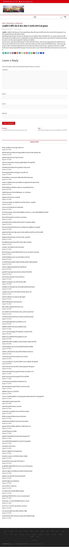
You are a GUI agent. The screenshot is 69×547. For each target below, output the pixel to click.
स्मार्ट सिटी (47, 534)
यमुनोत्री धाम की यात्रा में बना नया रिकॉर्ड (11, 197)
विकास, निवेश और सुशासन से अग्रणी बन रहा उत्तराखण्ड (14, 217)
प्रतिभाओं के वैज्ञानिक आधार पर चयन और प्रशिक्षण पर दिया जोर (16, 257)
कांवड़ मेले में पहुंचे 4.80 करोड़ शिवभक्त (10, 481)
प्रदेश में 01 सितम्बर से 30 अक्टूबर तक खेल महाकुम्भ (13, 297)
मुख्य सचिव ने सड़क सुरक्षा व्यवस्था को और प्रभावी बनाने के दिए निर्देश (17, 272)
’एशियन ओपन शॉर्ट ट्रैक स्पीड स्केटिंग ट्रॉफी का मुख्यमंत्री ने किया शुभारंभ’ (18, 366)
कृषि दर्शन (42, 531)
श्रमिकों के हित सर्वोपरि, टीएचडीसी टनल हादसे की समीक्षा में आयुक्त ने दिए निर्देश (19, 341)
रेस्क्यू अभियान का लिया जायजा (8, 446)
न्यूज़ (16, 534)
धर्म (6, 534)
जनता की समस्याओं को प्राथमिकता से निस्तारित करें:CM (14, 381)
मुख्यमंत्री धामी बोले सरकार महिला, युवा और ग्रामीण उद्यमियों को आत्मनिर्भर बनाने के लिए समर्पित (22, 232)
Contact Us (34, 540)
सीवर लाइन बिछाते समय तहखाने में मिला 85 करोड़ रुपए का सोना (16, 386)
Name (4, 94)
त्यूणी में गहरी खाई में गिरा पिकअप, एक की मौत (11, 406)
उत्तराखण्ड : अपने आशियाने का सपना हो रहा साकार (13, 247)
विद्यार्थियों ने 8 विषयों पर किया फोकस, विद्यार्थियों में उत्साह (14, 327)
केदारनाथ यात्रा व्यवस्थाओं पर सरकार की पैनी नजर (13, 277)
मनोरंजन (63, 531)
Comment (5, 69)
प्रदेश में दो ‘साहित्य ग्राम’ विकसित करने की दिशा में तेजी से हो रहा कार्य (17, 471)
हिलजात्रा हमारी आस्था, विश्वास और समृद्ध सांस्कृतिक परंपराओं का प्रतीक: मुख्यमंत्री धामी (21, 152)
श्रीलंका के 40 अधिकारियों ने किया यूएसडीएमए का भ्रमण (14, 336)
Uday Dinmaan (6, 543)
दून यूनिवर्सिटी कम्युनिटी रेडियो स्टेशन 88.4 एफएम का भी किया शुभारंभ (17, 466)
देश (16, 531)
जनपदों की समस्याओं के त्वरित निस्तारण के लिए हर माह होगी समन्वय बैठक (17, 317)
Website (4, 113)
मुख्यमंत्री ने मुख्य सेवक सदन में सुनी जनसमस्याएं (12, 157)
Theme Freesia (19, 543)
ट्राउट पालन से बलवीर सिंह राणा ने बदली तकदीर (12, 207)
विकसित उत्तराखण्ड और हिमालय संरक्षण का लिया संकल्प (14, 416)
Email (4, 104)
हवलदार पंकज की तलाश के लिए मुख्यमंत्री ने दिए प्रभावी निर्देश (15, 376)
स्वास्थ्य (37, 536)
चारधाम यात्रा (22, 534)
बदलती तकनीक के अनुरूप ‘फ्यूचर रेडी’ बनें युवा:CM (13, 461)
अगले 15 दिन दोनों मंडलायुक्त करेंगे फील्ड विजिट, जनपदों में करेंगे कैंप (17, 332)
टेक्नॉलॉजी (31, 536)
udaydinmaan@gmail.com (27, 1)
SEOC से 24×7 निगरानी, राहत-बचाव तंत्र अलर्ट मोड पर (14, 506)
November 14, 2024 (7, 29)
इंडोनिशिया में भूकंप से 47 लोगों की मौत (10, 391)
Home (5, 531)
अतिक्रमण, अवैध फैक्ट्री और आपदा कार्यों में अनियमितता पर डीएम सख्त (17, 351)
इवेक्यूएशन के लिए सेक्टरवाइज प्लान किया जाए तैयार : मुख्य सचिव (16, 237)
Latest (4, 23)
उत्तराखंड (11, 531)
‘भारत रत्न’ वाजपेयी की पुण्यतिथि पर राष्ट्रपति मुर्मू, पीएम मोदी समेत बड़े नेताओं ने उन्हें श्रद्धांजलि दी (23, 396)
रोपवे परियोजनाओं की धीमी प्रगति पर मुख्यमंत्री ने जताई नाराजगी (16, 167)
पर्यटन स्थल (54, 534)
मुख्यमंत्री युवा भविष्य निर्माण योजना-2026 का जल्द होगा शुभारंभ (16, 496)
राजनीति (31, 531)
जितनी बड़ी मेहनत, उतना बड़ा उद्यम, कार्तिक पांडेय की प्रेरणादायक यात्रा (17, 177)
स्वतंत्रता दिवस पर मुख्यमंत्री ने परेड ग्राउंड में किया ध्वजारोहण (15, 411)
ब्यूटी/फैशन (60, 534)
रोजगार (57, 531)
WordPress (25, 543)
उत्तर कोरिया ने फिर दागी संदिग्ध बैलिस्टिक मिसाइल (13, 491)
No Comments (18, 29)
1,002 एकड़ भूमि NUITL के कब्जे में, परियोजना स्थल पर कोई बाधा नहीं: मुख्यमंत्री (20, 361)
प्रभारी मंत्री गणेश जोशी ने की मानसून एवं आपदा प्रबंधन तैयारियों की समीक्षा (18, 516)
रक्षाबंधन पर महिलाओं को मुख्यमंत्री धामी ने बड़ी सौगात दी (14, 267)
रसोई (11, 534)
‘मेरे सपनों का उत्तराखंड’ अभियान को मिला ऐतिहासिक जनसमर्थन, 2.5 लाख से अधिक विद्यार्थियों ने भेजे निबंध (25, 212)
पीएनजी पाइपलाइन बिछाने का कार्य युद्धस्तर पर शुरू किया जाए (15, 172)
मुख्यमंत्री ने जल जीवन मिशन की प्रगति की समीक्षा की (13, 476)
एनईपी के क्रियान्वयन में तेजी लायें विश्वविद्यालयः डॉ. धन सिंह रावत (16, 192)
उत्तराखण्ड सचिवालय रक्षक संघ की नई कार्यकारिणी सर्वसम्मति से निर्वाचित (17, 346)
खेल (47, 531)
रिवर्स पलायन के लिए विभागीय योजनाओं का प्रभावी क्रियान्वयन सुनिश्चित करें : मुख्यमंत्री (21, 227)
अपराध (28, 534)
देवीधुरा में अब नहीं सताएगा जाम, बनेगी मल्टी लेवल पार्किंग (14, 282)
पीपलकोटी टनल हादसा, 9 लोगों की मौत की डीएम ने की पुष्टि (14, 456)
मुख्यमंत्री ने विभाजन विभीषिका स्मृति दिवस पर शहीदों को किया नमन (16, 426)
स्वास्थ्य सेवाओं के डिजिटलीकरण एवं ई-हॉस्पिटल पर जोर (14, 322)
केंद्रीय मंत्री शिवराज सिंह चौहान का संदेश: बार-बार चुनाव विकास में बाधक (17, 187)
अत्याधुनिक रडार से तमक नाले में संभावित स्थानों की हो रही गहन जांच (16, 292)
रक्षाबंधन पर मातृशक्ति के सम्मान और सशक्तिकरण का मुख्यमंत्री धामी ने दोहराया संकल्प (20, 182)
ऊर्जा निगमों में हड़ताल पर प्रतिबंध (9, 431)
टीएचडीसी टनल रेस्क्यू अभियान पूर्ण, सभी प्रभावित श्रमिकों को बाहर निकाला (18, 287)
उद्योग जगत (34, 534)
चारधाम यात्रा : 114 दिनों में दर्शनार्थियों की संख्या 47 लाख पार (15, 501)
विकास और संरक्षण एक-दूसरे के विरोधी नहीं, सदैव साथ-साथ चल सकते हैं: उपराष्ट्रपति (20, 252)
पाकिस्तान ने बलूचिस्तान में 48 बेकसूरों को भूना (12, 451)
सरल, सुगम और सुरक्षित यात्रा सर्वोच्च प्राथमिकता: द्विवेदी (14, 511)
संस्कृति (25, 531)
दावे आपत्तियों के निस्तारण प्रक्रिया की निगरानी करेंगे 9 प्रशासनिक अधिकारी (18, 222)
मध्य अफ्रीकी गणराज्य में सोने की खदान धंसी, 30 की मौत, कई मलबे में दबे (17, 312)
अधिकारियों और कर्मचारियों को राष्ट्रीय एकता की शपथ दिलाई (15, 421)
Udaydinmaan (10, 23)
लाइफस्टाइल (41, 534)
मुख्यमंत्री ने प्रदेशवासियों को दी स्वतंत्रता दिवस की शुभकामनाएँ (15, 436)
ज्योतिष (37, 531)
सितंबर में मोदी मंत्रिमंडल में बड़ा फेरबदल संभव (12, 302)
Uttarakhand (18, 23)
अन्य (4, 533)
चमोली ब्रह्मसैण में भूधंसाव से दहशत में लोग (11, 401)
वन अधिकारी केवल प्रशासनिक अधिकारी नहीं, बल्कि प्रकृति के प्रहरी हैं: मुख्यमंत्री (19, 262)
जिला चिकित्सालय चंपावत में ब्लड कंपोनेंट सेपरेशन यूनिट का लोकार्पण (16, 242)
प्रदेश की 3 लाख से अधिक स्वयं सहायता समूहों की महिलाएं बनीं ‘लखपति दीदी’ (18, 162)
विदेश (20, 531)
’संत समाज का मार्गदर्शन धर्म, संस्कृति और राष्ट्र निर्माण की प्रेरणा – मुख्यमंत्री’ (19, 202)
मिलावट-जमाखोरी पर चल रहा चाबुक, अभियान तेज (13, 147)
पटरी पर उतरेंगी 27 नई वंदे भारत (9, 486)
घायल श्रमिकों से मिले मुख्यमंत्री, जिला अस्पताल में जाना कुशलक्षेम (16, 441)
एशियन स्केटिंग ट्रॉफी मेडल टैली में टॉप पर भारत (12, 307)
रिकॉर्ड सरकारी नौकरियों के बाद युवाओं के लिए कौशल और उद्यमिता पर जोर (18, 371)
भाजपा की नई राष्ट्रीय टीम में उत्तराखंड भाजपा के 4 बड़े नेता (15, 356)
